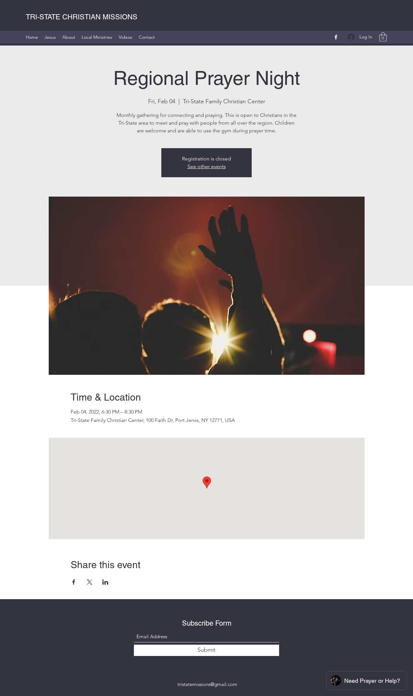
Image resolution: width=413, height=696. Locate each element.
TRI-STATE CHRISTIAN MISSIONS (81, 17)
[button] (383, 37)
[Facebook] (336, 37)
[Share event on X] (89, 582)
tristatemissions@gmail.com (207, 684)
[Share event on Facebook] (74, 582)
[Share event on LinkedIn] (105, 582)
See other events (206, 166)
